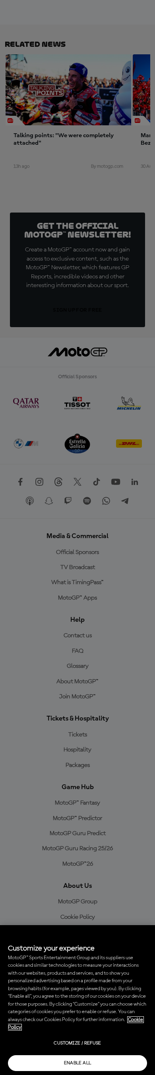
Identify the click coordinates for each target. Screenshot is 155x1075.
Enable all (77, 1063)
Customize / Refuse (77, 1043)
